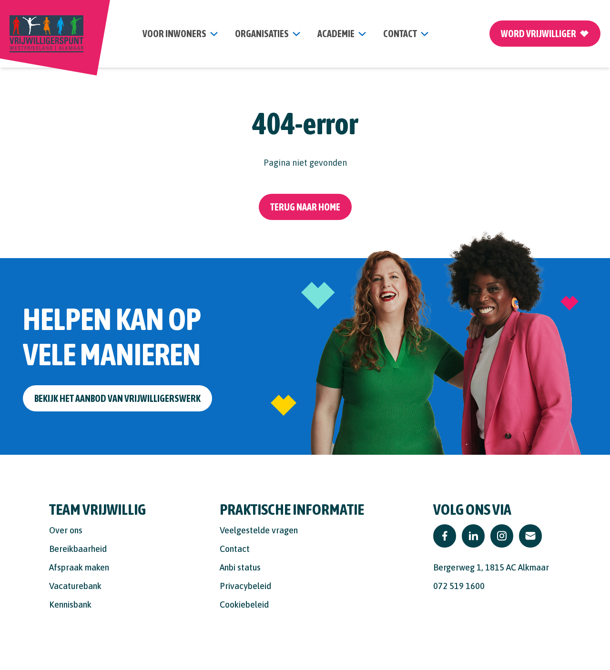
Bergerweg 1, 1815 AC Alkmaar (491, 567)
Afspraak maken (79, 567)
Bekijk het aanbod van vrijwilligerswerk (117, 398)
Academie (336, 33)
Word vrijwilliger (538, 33)
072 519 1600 (459, 586)
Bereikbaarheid (78, 549)
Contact (235, 549)
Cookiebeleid (244, 605)
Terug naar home (305, 206)
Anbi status (240, 567)
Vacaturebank (75, 586)
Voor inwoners (174, 33)
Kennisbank (70, 605)
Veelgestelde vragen (259, 530)
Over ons (65, 530)
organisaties (262, 33)
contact (400, 33)
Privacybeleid (245, 586)
